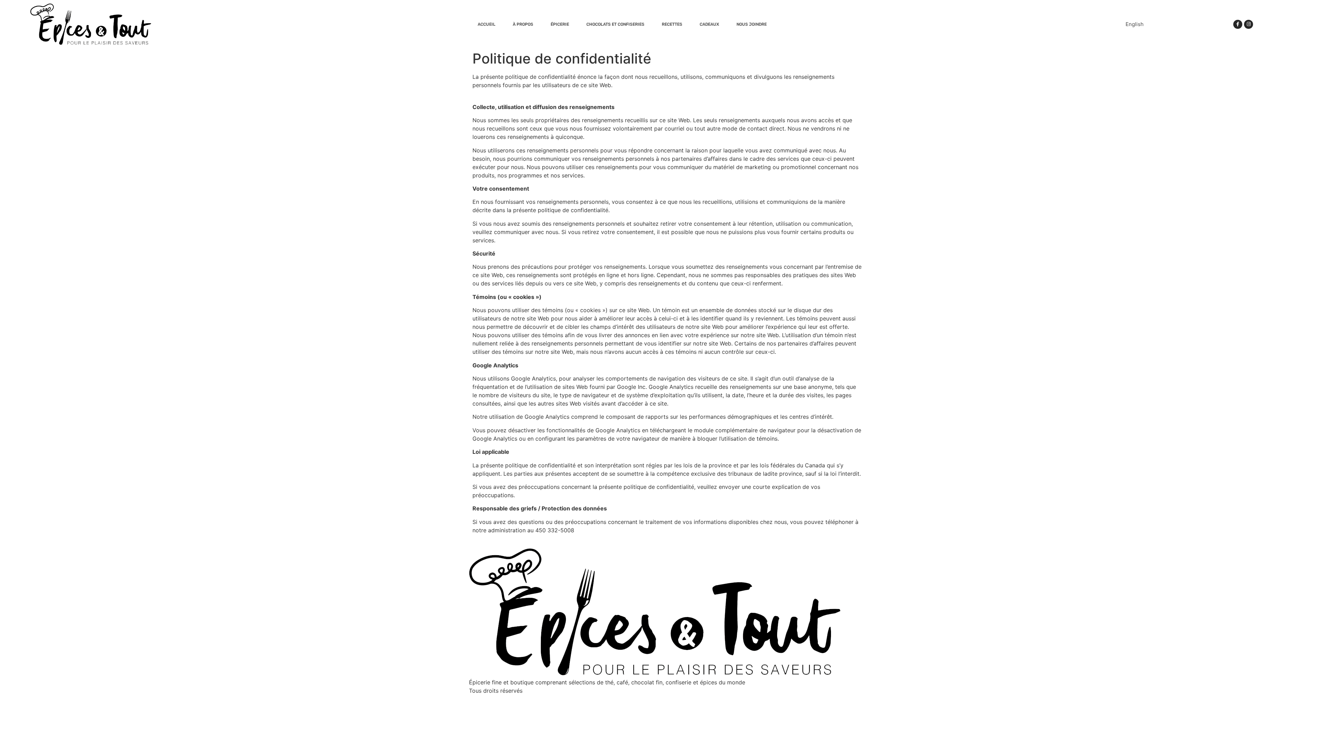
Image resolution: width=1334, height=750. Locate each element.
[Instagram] (1248, 24)
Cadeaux (709, 24)
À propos (523, 24)
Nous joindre (751, 24)
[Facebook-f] (1237, 24)
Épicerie (560, 24)
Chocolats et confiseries (615, 24)
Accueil (486, 24)
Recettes (672, 24)
